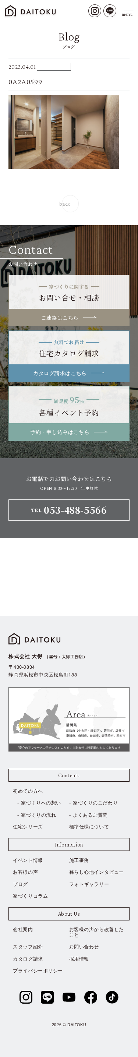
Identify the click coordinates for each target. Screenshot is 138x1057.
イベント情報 (28, 859)
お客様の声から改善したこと (96, 932)
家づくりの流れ (38, 814)
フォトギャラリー (89, 883)
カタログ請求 (28, 958)
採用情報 (79, 958)
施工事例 (79, 859)
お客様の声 (25, 871)
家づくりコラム (30, 895)
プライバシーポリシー (38, 970)
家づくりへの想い (41, 802)
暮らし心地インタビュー (96, 871)
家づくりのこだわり (95, 802)
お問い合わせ (84, 946)
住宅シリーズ (28, 826)
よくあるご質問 (90, 814)
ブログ (20, 883)
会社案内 (23, 929)
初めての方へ (28, 790)
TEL (69, 509)
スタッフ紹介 (28, 946)
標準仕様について (89, 826)
